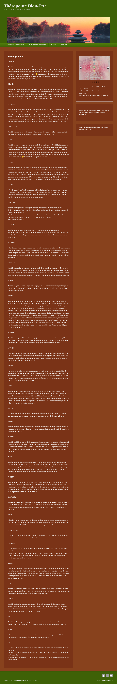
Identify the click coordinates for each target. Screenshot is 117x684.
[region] (94, 68)
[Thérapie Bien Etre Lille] (58, 30)
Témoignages (15, 56)
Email (111, 675)
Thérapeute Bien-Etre (25, 6)
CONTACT (64, 45)
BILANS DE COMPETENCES (37, 45)
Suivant (107, 67)
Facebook (103, 675)
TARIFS (53, 45)
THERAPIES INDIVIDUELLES (15, 45)
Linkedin (107, 675)
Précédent (81, 67)
